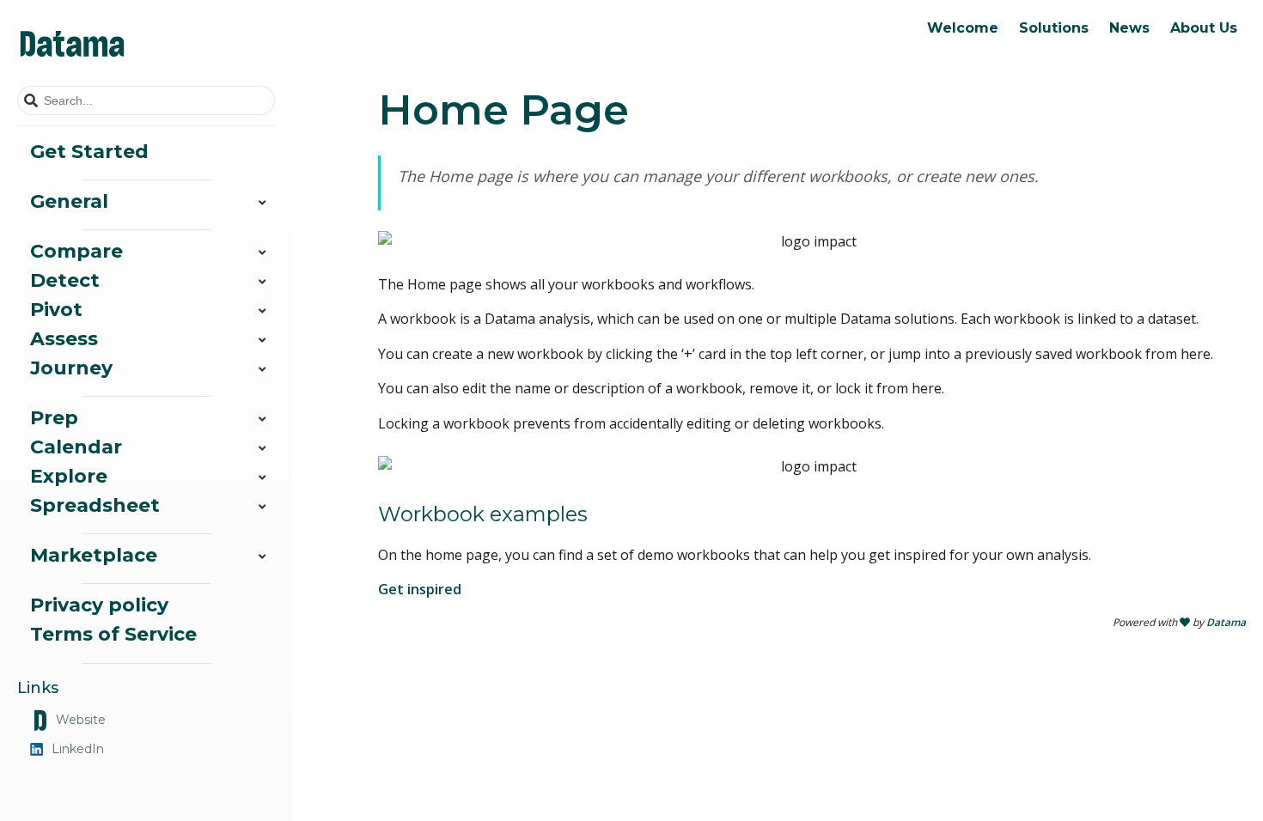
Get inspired (419, 589)
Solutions (1054, 28)
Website (81, 719)
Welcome (962, 28)
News (1129, 28)
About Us (1203, 28)
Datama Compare (998, 37)
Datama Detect (990, 65)
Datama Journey (994, 147)
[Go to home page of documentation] (146, 43)
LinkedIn (78, 749)
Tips (1017, 65)
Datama (1226, 622)
